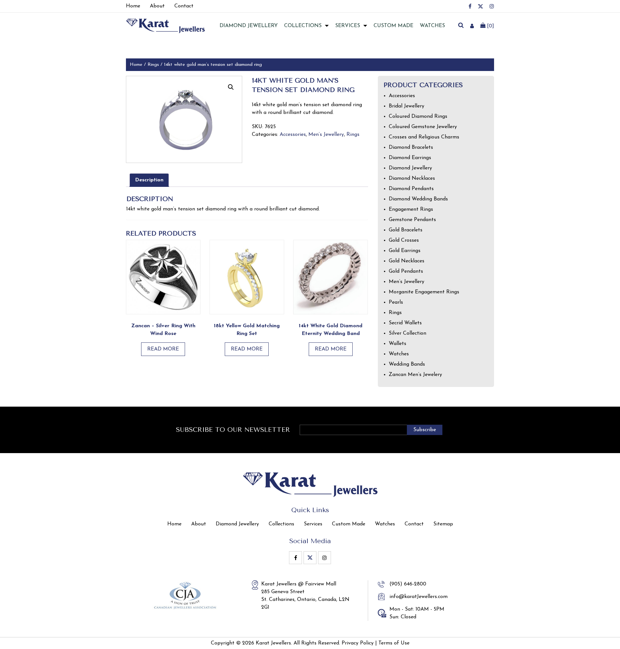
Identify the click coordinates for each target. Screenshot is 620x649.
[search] (461, 26)
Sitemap (443, 524)
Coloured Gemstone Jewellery (423, 126)
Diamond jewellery (249, 25)
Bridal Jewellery (406, 106)
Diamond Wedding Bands (418, 199)
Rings (153, 64)
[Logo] (165, 25)
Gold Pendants (406, 271)
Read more (163, 349)
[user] (472, 25)
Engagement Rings (411, 209)
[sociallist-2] (480, 6)
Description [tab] (149, 180)
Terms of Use (393, 643)
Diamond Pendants (411, 188)
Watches (432, 25)
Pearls (396, 302)
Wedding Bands (407, 364)
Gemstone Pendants (412, 219)
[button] (231, 87)
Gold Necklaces (406, 261)
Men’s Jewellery (326, 134)
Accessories (293, 134)
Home (136, 64)
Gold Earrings (404, 250)
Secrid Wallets (405, 323)
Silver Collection (407, 333)
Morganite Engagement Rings (424, 292)
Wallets (397, 343)
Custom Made (393, 25)
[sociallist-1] (470, 6)
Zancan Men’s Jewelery (415, 374)
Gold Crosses (404, 240)
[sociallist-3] (492, 6)
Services (347, 25)
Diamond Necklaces (412, 178)
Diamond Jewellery (410, 168)
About (198, 524)
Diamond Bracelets (411, 147)
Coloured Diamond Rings (418, 116)
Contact (414, 524)
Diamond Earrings (410, 157)
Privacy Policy (358, 643)
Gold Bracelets (405, 230)
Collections (303, 25)
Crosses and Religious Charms (424, 137)
